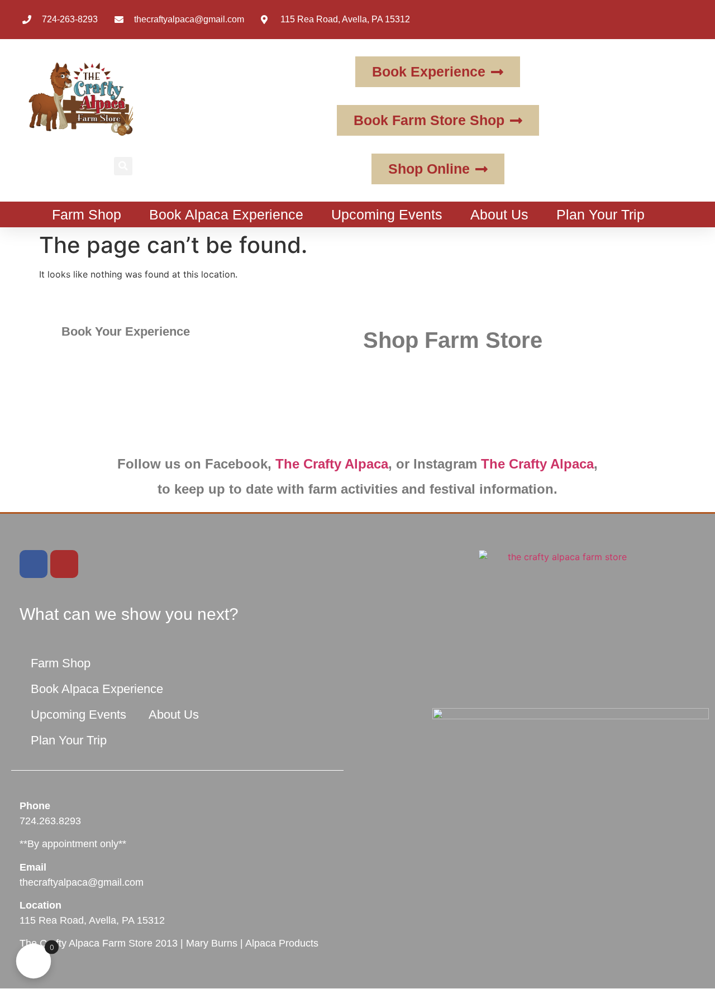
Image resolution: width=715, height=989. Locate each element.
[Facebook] (33, 564)
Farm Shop (86, 214)
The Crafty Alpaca (331, 463)
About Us (499, 214)
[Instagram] (64, 564)
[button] (123, 166)
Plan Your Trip (600, 214)
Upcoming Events (386, 214)
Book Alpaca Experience (226, 214)
